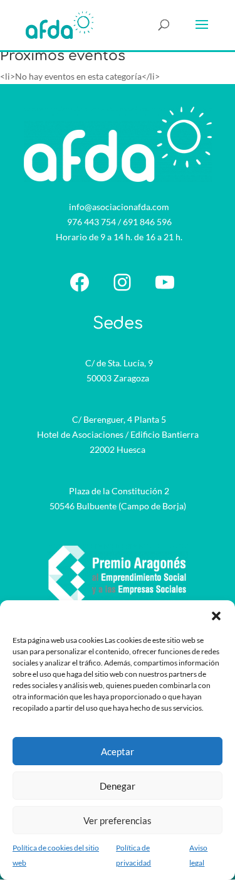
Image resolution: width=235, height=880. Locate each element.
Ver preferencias (117, 820)
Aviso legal (198, 855)
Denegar (117, 786)
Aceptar (117, 751)
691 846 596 (147, 221)
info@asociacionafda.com (119, 206)
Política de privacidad (133, 855)
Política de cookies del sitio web (56, 855)
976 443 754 (91, 221)
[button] (216, 616)
